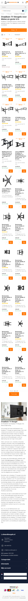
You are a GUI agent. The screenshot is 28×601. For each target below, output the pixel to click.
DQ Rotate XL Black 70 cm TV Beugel (6, 53)
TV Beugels (9, 14)
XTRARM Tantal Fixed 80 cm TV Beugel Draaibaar (20, 86)
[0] (26, 2)
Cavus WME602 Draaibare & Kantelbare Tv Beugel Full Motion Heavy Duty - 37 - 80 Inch (20, 155)
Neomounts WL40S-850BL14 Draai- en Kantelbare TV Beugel (7, 298)
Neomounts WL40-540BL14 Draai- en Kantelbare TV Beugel (19, 334)
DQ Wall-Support (9, 460)
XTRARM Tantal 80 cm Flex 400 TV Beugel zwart (7, 86)
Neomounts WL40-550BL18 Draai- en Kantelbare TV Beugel (19, 191)
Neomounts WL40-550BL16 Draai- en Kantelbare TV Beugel (6, 227)
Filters (13, 30)
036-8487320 (7, 545)
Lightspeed (6, 598)
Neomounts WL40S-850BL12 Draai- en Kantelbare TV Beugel (20, 298)
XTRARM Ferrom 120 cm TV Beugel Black (20, 119)
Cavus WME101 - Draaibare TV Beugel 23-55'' (7, 190)
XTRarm (18, 460)
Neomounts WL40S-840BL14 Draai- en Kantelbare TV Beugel (20, 370)
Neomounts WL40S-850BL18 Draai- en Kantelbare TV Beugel (7, 334)
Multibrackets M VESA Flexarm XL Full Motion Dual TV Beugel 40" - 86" (7, 154)
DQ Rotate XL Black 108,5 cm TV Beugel (20, 53)
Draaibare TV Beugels (19, 14)
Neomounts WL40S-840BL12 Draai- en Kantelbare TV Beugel (7, 370)
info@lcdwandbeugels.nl (10, 550)
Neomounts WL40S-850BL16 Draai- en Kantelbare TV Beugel (20, 263)
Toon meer (14, 394)
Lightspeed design (14, 598)
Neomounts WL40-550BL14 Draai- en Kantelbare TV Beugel (19, 227)
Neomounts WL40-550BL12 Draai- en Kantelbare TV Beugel (6, 263)
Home (2, 14)
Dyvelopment (23, 598)
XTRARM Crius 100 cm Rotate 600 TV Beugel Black (6, 119)
